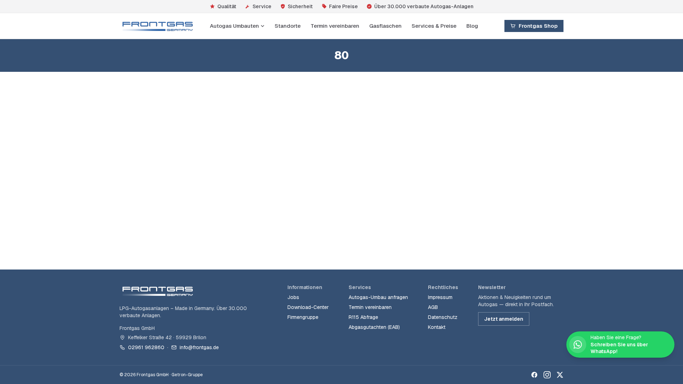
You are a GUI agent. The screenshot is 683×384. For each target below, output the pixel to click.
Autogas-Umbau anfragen (378, 297)
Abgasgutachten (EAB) (374, 327)
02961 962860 (146, 347)
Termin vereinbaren (335, 25)
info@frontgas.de (199, 347)
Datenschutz (442, 317)
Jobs (293, 297)
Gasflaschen (385, 25)
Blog (472, 25)
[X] (559, 374)
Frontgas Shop (538, 25)
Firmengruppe (302, 317)
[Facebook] (534, 374)
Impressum (440, 297)
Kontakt (436, 327)
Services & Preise (434, 25)
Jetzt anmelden (503, 319)
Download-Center (308, 307)
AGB (433, 307)
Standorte (288, 25)
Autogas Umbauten (234, 25)
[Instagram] (547, 374)
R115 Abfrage (363, 317)
